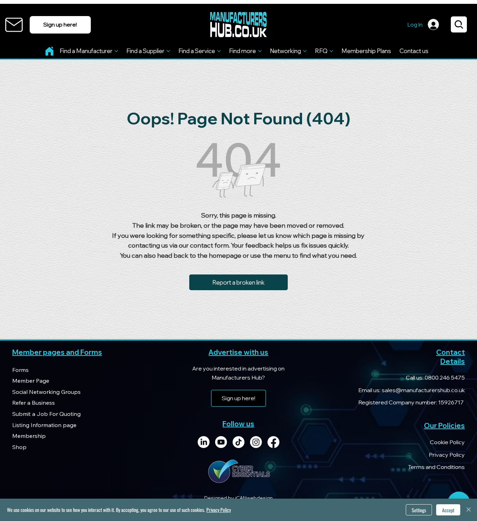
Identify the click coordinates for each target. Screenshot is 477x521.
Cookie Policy (447, 442)
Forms (20, 369)
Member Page (30, 380)
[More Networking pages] (305, 51)
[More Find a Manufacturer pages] (116, 51)
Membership (29, 435)
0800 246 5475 (444, 377)
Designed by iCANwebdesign (238, 498)
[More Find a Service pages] (219, 51)
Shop (19, 446)
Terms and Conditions (436, 466)
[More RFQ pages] (331, 51)
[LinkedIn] (204, 442)
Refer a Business (33, 402)
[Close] (468, 509)
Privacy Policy (447, 454)
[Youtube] (221, 442)
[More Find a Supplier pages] (168, 51)
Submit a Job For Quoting (46, 413)
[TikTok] (238, 442)
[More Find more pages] (260, 51)
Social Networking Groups (46, 391)
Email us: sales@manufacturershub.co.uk (411, 390)
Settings (419, 510)
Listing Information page (44, 424)
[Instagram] (256, 442)
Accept (448, 510)
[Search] (459, 24)
